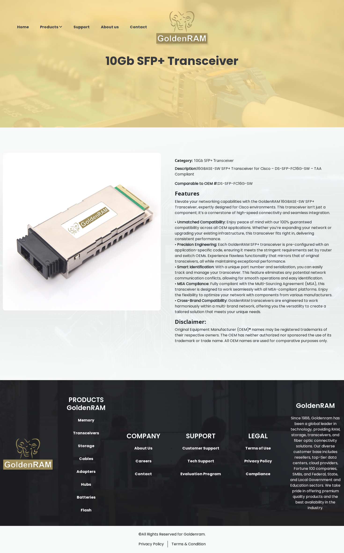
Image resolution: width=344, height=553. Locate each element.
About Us (143, 448)
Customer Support (200, 448)
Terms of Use (258, 448)
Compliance (258, 474)
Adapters (86, 471)
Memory (86, 420)
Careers (143, 461)
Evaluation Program (200, 474)
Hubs (86, 484)
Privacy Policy (258, 461)
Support (81, 27)
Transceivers (86, 433)
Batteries (86, 497)
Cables (86, 458)
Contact (138, 27)
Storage (86, 446)
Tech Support (200, 461)
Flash (86, 510)
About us (110, 27)
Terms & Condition (189, 544)
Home (23, 27)
